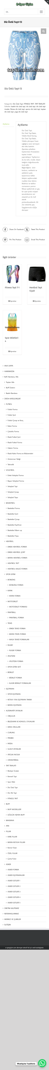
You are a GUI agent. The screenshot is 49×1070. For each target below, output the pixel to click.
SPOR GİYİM (10, 574)
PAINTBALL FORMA (16, 617)
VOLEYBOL (10, 470)
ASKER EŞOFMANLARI (16, 875)
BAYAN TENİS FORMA (17, 634)
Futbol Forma (12, 409)
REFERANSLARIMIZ (11, 914)
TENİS (10, 623)
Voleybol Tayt (12, 486)
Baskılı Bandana (11, 393)
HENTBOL (9, 541)
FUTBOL (9, 404)
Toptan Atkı (10, 382)
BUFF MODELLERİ (14, 809)
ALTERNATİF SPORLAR (14, 710)
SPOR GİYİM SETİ (14, 667)
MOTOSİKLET (13, 601)
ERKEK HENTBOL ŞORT (16, 552)
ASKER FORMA (13, 869)
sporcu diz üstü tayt (33, 109)
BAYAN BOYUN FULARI (16, 842)
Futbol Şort (12, 415)
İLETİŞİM (7, 925)
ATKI (7, 826)
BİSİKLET (11, 672)
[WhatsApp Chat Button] (42, 1063)
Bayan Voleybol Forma (16, 481)
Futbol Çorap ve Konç (15, 420)
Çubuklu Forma (13, 431)
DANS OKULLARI (14, 727)
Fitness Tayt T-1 (12, 287)
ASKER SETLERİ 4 (14, 897)
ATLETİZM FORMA (16, 661)
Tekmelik (11, 464)
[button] (43, 31)
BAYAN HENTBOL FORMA (17, 558)
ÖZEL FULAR (12, 853)
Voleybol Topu (13, 497)
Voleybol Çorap (13, 492)
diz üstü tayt (30, 106)
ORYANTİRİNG (13, 760)
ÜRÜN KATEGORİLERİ (12, 399)
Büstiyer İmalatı (13, 771)
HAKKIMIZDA (9, 371)
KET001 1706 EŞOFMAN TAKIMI (20, 699)
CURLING (11, 732)
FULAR (8, 831)
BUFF (8, 804)
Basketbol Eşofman (15, 525)
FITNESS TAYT (29, 104)
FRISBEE (11, 738)
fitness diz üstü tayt (17, 109)
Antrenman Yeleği (14, 459)
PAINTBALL (12, 612)
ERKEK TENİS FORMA (17, 628)
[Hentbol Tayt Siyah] (36, 274)
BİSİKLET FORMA (15, 678)
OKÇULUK (11, 716)
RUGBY (10, 645)
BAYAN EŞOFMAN (15, 705)
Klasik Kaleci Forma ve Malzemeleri (20, 453)
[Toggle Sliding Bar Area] (46, 2)
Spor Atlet (11, 782)
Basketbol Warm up (15, 530)
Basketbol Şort (13, 514)
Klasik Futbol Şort (14, 437)
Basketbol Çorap (13, 519)
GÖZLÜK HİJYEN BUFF (16, 815)
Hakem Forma (13, 448)
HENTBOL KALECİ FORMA (17, 569)
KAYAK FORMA (14, 596)
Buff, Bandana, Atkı (11, 377)
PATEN (10, 743)
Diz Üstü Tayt (18, 104)
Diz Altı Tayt (12, 793)
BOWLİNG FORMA (16, 585)
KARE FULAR (12, 837)
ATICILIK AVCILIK (14, 754)
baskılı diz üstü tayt (18, 106)
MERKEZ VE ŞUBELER (12, 919)
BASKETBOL (10, 503)
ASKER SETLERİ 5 (14, 903)
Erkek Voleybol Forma (16, 475)
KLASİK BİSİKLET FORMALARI (20, 683)
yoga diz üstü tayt (21, 112)
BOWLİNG (11, 580)
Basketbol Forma (14, 508)
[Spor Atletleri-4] (12, 322)
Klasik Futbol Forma (15, 442)
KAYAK (10, 590)
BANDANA (10, 820)
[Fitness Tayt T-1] (12, 274)
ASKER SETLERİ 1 (14, 880)
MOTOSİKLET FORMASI (18, 607)
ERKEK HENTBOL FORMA (17, 547)
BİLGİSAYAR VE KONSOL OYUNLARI (21, 721)
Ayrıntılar (13, 301)
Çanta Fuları (12, 859)
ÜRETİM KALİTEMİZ (11, 908)
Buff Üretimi (10, 387)
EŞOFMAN (10, 689)
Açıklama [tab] (6, 124)
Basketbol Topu (13, 536)
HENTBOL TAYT (13, 563)
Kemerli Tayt (12, 776)
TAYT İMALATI (40, 104)
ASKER (8, 864)
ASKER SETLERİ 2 (14, 886)
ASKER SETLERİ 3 (14, 891)
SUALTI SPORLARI (14, 749)
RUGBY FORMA (15, 650)
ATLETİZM (11, 656)
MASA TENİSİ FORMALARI (19, 639)
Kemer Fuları (12, 848)
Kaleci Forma (12, 426)
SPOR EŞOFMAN (14, 694)
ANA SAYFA (8, 366)
